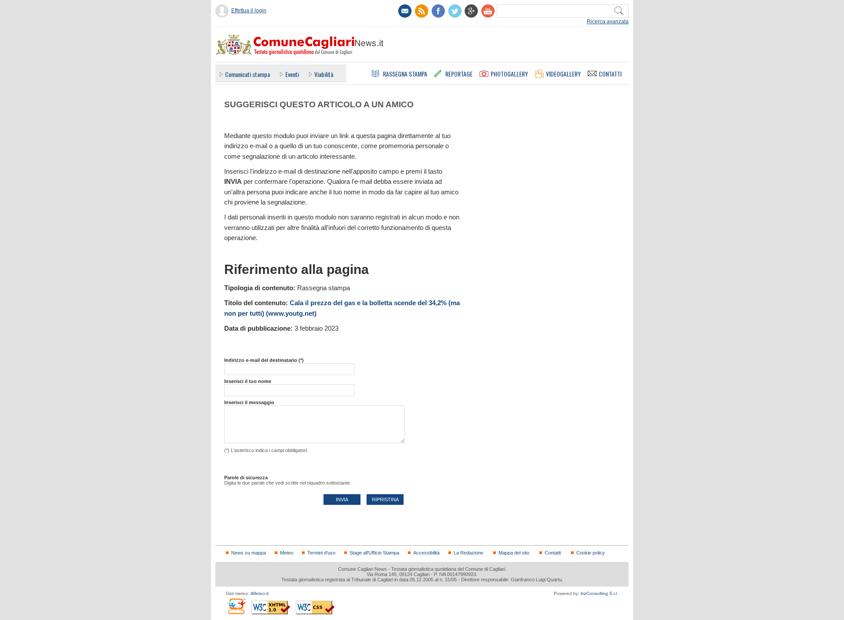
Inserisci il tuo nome (247, 381)
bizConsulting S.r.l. (599, 593)
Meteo (286, 552)
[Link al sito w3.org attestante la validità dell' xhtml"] (270, 607)
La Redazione (468, 552)
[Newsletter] (404, 11)
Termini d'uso (321, 552)
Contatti (553, 552)
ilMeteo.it (260, 593)
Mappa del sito (513, 552)
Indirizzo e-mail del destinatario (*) (264, 360)
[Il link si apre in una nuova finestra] (438, 11)
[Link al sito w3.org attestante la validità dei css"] (315, 607)
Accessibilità (426, 552)
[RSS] (421, 11)
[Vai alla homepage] (299, 44)
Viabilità (323, 74)
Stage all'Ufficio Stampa (374, 552)
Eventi (292, 74)
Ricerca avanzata (608, 21)
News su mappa (248, 552)
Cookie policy (590, 552)
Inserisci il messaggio (249, 402)
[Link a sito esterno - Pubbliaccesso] (236, 606)
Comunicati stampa (247, 74)
